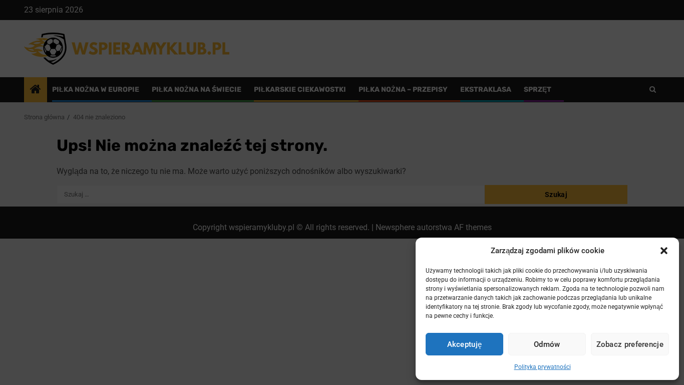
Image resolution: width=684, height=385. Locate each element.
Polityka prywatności (542, 366)
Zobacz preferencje (629, 344)
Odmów (547, 344)
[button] (664, 251)
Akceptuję (464, 344)
